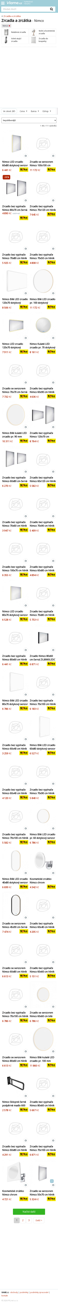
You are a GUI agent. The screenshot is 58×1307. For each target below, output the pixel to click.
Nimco (6, 25)
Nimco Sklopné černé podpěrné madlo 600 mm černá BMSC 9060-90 (15, 1107)
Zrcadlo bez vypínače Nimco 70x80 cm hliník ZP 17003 (42, 615)
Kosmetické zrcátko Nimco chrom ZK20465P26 (13, 1194)
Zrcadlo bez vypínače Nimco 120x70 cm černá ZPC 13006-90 (41, 436)
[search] (24, 9)
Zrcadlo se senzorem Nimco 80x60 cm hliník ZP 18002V (14, 1061)
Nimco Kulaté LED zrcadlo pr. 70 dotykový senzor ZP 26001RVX (42, 347)
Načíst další (29, 1211)
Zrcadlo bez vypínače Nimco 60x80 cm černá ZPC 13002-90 (14, 481)
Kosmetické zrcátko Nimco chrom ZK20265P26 (40, 882)
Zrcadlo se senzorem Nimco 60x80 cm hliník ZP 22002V (14, 971)
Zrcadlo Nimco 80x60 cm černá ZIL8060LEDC (42, 657)
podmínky (24, 1292)
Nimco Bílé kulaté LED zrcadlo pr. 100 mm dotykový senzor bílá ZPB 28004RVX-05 (42, 1063)
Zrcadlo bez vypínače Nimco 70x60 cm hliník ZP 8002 (14, 525)
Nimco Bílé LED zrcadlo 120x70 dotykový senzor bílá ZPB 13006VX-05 (15, 304)
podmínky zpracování (39, 1292)
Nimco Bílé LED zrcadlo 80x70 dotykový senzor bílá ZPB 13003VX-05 (15, 704)
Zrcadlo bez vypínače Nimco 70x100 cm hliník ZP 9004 (15, 838)
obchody (14, 1292)
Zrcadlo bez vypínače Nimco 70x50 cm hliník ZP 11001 (42, 258)
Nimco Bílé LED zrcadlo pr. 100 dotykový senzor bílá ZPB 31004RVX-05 (42, 304)
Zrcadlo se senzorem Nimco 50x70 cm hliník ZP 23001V (42, 1194)
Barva (34, 111)
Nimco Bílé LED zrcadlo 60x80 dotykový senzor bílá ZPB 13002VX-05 (42, 748)
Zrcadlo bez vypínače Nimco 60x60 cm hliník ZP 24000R (42, 971)
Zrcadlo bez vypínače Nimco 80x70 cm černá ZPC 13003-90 (14, 210)
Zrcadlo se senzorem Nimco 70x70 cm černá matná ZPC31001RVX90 (15, 392)
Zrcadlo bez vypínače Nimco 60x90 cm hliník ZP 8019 (42, 392)
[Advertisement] (29, 77)
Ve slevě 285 (9, 111)
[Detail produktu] (25, 156)
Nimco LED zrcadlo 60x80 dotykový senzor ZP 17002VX (15, 165)
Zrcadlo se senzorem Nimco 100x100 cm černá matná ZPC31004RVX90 (41, 167)
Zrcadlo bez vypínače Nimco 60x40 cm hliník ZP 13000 (14, 793)
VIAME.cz (5, 1292)
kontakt (4, 1295)
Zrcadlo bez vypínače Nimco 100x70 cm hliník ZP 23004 (15, 570)
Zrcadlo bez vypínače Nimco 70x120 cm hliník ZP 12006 (43, 210)
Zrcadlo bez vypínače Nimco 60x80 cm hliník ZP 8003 (14, 1150)
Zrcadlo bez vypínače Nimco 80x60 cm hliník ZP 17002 (42, 1105)
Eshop (46, 111)
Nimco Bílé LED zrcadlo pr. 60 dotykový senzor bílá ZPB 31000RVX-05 (42, 838)
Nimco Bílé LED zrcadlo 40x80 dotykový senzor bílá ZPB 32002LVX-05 (15, 882)
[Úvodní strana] (22, 3)
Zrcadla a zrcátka (12, 16)
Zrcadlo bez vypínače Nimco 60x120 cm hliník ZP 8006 (43, 481)
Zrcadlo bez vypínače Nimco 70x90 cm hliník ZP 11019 (42, 793)
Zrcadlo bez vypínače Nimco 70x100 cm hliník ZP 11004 (43, 704)
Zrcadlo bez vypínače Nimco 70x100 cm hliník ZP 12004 (15, 1016)
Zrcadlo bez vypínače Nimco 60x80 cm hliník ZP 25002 (42, 570)
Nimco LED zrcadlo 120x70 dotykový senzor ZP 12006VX (13, 347)
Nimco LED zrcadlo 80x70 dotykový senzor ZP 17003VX (15, 615)
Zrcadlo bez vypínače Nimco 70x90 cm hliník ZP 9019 (42, 525)
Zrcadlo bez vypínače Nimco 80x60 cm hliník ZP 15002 (14, 659)
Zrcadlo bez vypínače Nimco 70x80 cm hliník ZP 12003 (14, 258)
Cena (22, 111)
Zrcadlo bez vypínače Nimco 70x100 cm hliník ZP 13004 (43, 1150)
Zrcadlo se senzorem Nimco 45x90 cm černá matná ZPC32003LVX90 (15, 927)
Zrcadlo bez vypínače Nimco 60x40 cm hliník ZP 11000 (42, 927)
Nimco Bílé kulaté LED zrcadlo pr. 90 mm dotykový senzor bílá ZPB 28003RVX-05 (14, 438)
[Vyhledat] (51, 9)
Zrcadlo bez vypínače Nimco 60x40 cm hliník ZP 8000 (14, 748)
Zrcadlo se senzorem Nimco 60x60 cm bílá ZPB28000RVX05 (41, 1016)
